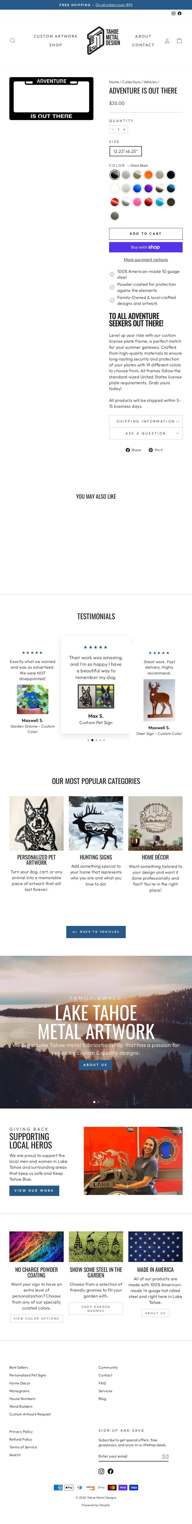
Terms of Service (23, 1447)
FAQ (102, 1383)
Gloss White (114, 188)
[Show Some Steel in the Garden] (96, 1246)
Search (15, 1455)
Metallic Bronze (159, 188)
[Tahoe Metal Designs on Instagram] (101, 1471)
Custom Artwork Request (30, 1414)
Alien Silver (126, 175)
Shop (56, 45)
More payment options (146, 259)
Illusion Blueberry (137, 188)
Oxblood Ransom (114, 202)
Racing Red (148, 202)
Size (114, 142)
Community (108, 1367)
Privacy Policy (21, 1431)
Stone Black (114, 175)
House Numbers (22, 1398)
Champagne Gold (159, 175)
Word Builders (21, 1406)
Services (105, 1391)
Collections (131, 82)
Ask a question (146, 433)
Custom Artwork (56, 36)
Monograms (19, 1391)
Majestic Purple (148, 188)
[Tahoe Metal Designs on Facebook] (110, 1471)
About (143, 36)
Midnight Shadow (171, 188)
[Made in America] (155, 1246)
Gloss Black (171, 175)
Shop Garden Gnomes (96, 1308)
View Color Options (36, 1318)
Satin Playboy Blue (159, 202)
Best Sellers (18, 1367)
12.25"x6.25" (126, 151)
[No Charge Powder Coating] (36, 1246)
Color (128, 165)
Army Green (137, 175)
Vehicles (150, 82)
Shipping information (146, 421)
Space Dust (171, 202)
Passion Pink (137, 202)
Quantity (121, 121)
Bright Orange (148, 175)
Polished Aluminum (126, 202)
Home (114, 82)
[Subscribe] (165, 1456)
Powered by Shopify (96, 1505)
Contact (143, 45)
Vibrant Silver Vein (114, 216)
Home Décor (20, 1383)
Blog (102, 1398)
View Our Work (34, 1190)
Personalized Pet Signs (27, 1375)
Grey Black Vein (126, 188)
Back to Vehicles (99, 931)
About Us (155, 1313)
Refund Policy (20, 1439)
